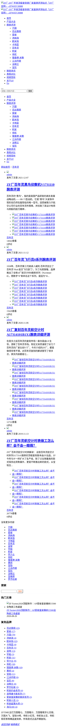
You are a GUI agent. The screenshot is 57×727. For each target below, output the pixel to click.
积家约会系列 (15, 690)
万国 (14, 28)
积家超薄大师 (15, 704)
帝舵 (14, 54)
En (8, 83)
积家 (14, 51)
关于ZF (10, 81)
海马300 (12, 707)
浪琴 (10, 546)
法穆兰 (15, 64)
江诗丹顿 (16, 61)
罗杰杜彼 (12, 579)
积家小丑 (13, 700)
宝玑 (14, 67)
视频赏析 (11, 77)
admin (9, 174)
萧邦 (10, 563)
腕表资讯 (11, 71)
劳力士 (11, 554)
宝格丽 (11, 576)
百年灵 (15, 48)
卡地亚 (15, 44)
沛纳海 (15, 38)
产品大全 (11, 21)
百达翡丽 (16, 31)
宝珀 (10, 565)
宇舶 (10, 549)
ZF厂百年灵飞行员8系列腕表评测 (31, 259)
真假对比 (11, 74)
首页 (9, 18)
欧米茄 (15, 41)
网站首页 (5, 167)
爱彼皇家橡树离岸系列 (19, 697)
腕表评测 (11, 25)
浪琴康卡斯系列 (16, 694)
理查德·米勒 (18, 58)
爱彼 (14, 35)
